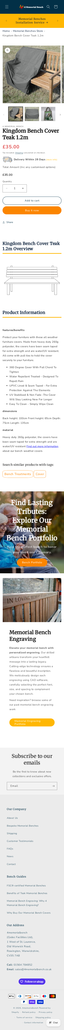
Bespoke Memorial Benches (22, 825)
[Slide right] (60, 114)
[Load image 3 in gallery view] (48, 114)
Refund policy (28, 1012)
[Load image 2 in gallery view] (32, 114)
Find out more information (42, 446)
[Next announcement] (57, 20)
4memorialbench (30, 1008)
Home (6, 31)
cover (40, 474)
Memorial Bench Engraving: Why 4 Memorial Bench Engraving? (27, 903)
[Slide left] (4, 114)
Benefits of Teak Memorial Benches (27, 893)
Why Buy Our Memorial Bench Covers (29, 912)
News (10, 856)
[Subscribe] (53, 786)
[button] (7, 7)
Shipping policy (43, 1017)
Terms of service (24, 1017)
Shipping (19, 153)
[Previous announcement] (6, 20)
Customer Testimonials (20, 841)
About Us (12, 818)
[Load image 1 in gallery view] (15, 114)
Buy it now (32, 210)
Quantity (7, 181)
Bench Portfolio (32, 562)
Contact (11, 864)
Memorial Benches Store (28, 31)
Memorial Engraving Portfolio (28, 722)
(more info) (51, 159)
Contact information (33, 1022)
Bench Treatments (17, 474)
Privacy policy (45, 1012)
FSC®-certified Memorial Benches (26, 885)
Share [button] (9, 222)
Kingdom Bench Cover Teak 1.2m (23, 35)
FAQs (10, 848)
